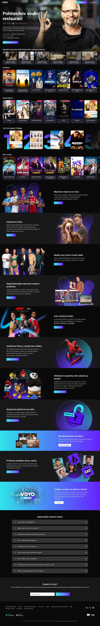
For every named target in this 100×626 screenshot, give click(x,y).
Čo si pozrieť (41, 606)
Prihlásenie (93, 2)
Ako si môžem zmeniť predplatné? (26, 558)
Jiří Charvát (16, 38)
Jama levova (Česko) (36, 120)
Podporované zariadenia (30, 606)
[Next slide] (97, 58)
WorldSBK (71, 323)
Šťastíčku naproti (91, 176)
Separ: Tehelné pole (36, 176)
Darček (47, 606)
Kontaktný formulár (10, 608)
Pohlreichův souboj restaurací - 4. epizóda (58, 62)
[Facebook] (86, 607)
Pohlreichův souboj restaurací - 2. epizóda (26, 62)
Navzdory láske (22, 120)
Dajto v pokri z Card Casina (91, 90)
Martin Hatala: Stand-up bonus (77, 90)
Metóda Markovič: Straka (64, 177)
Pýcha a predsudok (91, 120)
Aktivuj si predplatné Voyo (10, 42)
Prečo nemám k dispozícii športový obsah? (28, 552)
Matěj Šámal (10, 38)
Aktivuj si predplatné (13, 359)
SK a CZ (8, 23)
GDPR (71, 606)
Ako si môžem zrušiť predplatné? (25, 540)
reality (4, 23)
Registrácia (83, 2)
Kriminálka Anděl (50, 120)
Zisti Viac (58, 202)
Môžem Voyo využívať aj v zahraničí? (27, 528)
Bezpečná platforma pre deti (20, 409)
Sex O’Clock (77, 176)
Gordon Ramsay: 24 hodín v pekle (9, 90)
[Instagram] (90, 607)
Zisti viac (11, 235)
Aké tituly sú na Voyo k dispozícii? (26, 546)
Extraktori (9, 120)
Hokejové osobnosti (63, 89)
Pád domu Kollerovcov (9, 176)
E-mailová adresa (35, 594)
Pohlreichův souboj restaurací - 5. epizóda (74, 62)
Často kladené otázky (10, 606)
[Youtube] (93, 607)
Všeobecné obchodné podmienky (59, 606)
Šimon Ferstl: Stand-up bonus (50, 90)
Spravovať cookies (28, 608)
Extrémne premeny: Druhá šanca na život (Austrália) (22, 91)
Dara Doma (22, 176)
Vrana (63, 120)
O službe (20, 606)
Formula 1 (70, 321)
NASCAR (63, 323)
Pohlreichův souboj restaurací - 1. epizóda (10, 62)
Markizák (77, 120)
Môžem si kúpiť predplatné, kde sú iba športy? (29, 571)
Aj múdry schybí (36, 89)
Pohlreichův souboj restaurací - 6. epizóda (90, 62)
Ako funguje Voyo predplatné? (25, 522)
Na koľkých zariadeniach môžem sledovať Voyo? (30, 534)
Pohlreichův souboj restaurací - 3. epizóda (42, 62)
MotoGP (57, 323)
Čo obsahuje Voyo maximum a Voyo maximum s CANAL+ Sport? (34, 565)
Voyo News (19, 608)
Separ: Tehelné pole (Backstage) (50, 177)
